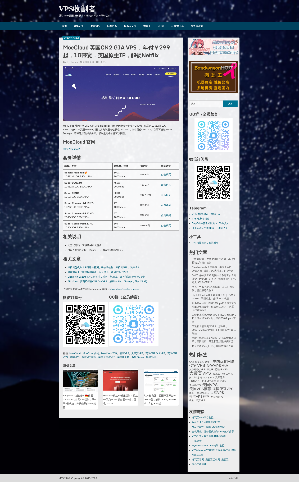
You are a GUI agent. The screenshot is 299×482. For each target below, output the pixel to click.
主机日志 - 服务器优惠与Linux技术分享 (213, 431)
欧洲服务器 (88, 62)
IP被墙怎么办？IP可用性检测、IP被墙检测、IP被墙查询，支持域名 (104, 267)
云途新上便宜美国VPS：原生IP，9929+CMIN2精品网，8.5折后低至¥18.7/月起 (214, 330)
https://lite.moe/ (71, 149)
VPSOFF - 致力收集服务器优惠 (209, 436)
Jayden (74, 62)
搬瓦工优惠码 (195, 377)
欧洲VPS (221, 381)
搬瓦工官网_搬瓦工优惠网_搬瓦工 (210, 459)
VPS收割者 (77, 9)
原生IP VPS (221, 369)
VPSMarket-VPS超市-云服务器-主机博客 (214, 450)
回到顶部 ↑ (234, 478)
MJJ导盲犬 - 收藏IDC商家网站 (208, 426)
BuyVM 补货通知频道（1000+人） (210, 223)
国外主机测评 (199, 464)
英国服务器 (123, 357)
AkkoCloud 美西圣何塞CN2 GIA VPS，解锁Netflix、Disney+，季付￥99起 (107, 281)
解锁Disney (138, 357)
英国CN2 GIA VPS (155, 353)
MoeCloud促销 (91, 353)
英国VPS (74, 357)
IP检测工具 (177, 26)
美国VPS (95, 26)
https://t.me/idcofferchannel (124, 289)
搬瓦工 (147, 26)
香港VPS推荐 (199, 396)
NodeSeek (197, 454)
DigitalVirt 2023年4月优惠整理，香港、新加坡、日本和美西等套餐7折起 (106, 276)
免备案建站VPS (197, 369)
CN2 (191, 362)
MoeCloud (75, 353)
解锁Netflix (152, 357)
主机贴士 (197, 440)
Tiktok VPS (130, 26)
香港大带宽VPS (197, 400)
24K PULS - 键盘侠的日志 (206, 422)
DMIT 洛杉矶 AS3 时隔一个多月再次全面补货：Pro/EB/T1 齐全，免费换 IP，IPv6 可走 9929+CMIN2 (214, 279)
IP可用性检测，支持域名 (205, 242)
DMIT (161, 26)
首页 (64, 26)
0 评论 (104, 62)
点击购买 (166, 174)
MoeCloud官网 (109, 353)
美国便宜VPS (223, 389)
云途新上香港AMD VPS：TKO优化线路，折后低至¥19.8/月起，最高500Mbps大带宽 (214, 318)
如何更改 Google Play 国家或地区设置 (212, 346)
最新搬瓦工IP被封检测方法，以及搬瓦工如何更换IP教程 (98, 272)
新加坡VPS (208, 377)
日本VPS (112, 26)
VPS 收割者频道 (200, 218)
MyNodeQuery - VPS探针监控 (208, 445)
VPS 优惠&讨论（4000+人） (207, 214)
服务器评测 (197, 26)
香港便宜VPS (217, 397)
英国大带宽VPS (106, 357)
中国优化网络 (223, 361)
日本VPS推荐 (209, 381)
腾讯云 (192, 393)
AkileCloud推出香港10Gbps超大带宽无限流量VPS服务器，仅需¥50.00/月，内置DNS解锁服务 (214, 306)
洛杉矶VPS (195, 385)
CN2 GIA (199, 362)
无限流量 (220, 377)
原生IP (210, 369)
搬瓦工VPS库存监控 (203, 417)
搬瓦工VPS (227, 374)
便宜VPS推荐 (217, 365)
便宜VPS (124, 353)
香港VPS (79, 26)
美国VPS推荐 (200, 389)
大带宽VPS (137, 353)
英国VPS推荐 (89, 357)
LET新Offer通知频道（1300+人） (210, 228)
